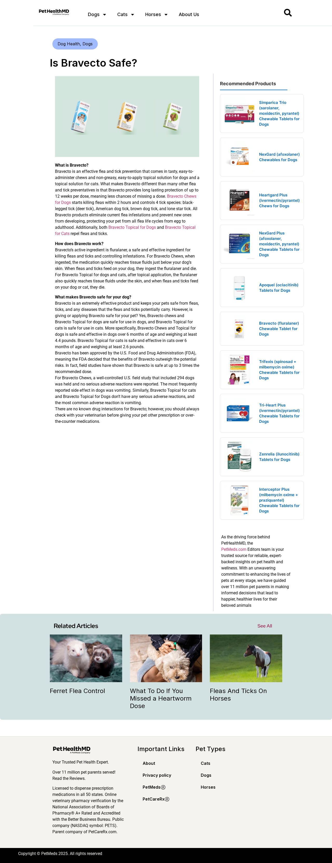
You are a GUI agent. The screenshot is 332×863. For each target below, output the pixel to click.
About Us (189, 14)
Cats (122, 14)
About (149, 763)
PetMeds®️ (154, 787)
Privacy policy (157, 775)
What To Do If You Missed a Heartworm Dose (161, 698)
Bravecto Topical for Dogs (132, 227)
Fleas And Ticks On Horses (238, 694)
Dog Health (69, 43)
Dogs (94, 14)
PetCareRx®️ (156, 799)
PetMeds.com (233, 549)
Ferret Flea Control (77, 691)
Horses (153, 14)
